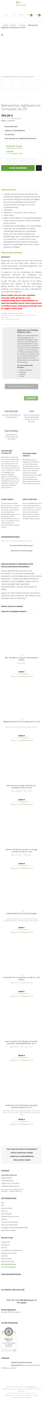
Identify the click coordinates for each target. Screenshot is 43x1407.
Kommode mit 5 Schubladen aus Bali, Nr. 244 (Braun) (21, 978)
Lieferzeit (4, 1256)
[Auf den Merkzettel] (39, 168)
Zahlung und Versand (8, 1253)
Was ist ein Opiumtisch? (9, 1225)
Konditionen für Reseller (9, 1222)
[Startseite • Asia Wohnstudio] (21, 4)
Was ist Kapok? (6, 1214)
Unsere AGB (5, 1242)
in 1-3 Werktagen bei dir (14, 153)
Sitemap (4, 1219)
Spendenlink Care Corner (10, 1216)
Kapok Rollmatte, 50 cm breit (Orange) (21, 913)
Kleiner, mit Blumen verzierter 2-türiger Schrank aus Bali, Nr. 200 (21, 850)
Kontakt (4, 1247)
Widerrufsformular (7, 1261)
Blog (2, 1203)
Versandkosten (31, 1386)
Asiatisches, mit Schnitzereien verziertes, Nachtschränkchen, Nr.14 (21, 1106)
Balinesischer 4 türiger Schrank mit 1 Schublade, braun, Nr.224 (21, 786)
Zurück (5, 25)
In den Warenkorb (18, 168)
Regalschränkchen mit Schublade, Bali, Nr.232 (21, 721)
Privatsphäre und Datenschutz (12, 1250)
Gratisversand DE (16, 118)
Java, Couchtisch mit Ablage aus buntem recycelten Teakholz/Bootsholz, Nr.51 (21, 1042)
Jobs (2, 1205)
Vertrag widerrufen (8, 1264)
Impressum (5, 1245)
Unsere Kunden (6, 1208)
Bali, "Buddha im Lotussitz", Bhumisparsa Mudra (21, 658)
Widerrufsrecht (6, 1259)
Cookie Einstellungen (8, 1267)
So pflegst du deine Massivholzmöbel (14, 1227)
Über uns (4, 1211)
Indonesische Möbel (8, 1230)
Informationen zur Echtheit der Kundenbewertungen (16, 541)
